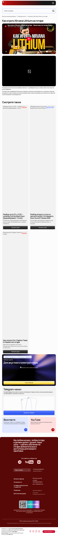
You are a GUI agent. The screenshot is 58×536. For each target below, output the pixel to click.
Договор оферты (37, 490)
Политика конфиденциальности (39, 493)
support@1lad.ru (37, 471)
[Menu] (53, 3)
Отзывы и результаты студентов (21, 486)
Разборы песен (22, 16)
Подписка (17, 490)
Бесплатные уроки (20, 493)
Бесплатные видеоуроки (9, 16)
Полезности (18, 482)
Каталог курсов (19, 479)
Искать (53, 10)
